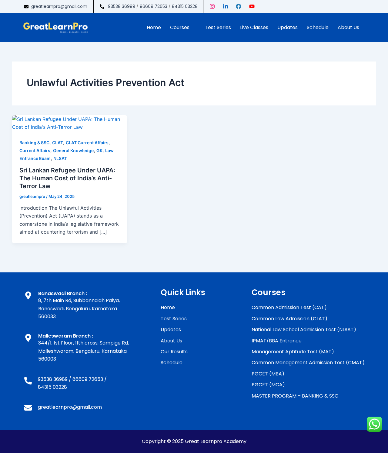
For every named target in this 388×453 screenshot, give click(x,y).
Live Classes (254, 27)
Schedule (318, 27)
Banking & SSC (34, 142)
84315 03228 (185, 6)
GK (99, 150)
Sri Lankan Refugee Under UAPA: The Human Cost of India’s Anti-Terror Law (67, 178)
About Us (348, 27)
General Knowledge (73, 150)
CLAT (57, 142)
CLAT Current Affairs (87, 142)
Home (154, 27)
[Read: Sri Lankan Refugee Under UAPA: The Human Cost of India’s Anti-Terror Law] (69, 123)
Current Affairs (34, 150)
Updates (287, 27)
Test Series (218, 27)
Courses (179, 27)
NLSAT (60, 158)
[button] (183, 28)
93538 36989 (121, 6)
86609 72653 (153, 6)
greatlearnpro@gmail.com (59, 6)
